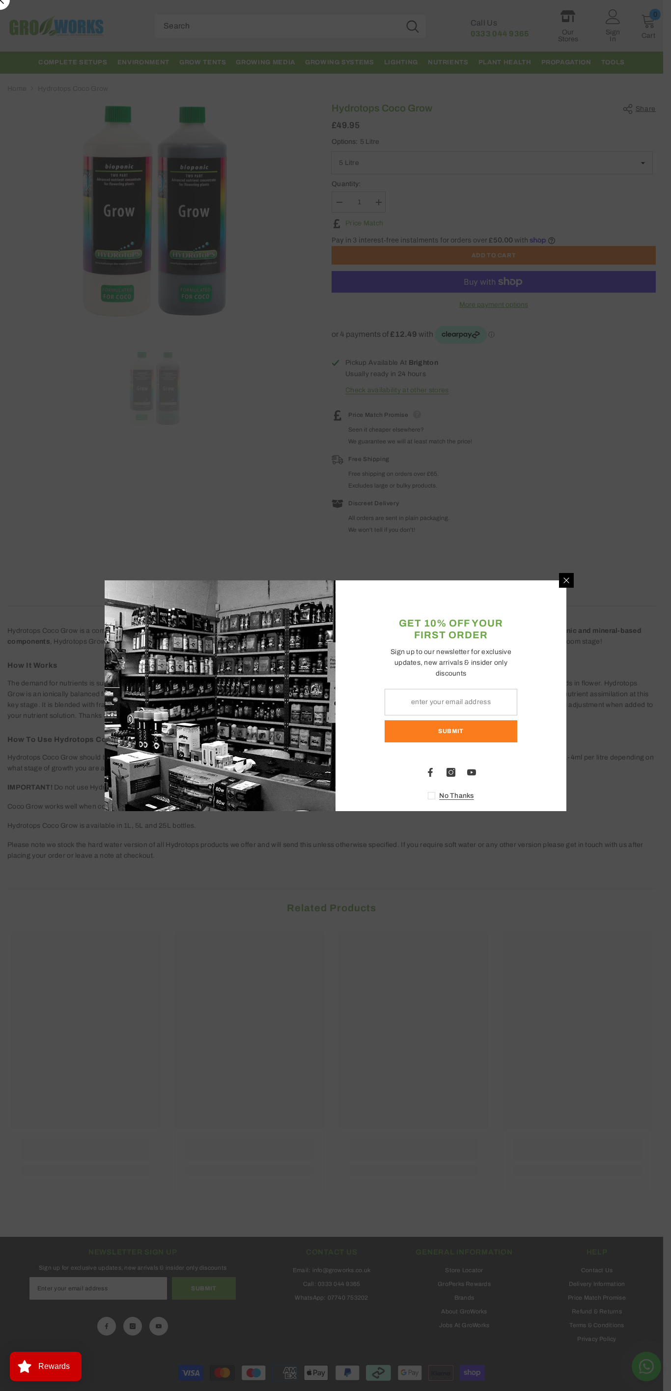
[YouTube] (471, 772)
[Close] (566, 580)
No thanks (456, 795)
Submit (451, 731)
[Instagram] (451, 772)
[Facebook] (430, 772)
